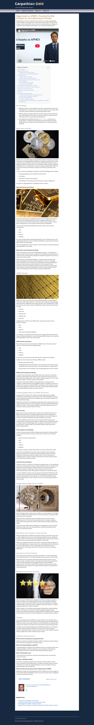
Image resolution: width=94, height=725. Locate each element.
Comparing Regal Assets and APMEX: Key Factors (29, 79)
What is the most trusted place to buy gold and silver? (31, 94)
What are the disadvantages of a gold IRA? (29, 96)
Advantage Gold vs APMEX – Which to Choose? (30, 703)
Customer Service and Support (26, 84)
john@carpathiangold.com (32, 686)
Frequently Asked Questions (25, 93)
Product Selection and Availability (26, 82)
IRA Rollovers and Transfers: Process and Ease (29, 87)
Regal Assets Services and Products (27, 72)
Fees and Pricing (23, 81)
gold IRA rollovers (43, 119)
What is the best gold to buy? (26, 97)
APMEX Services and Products (26, 76)
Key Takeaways (21, 69)
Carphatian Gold (52, 679)
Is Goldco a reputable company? (27, 99)
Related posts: (23, 101)
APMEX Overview (22, 75)
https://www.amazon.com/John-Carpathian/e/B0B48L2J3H (38, 684)
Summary (20, 91)
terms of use (24, 718)
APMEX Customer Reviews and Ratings (28, 78)
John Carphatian (24, 679)
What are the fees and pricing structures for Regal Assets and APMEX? (35, 100)
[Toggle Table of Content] (47, 68)
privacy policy (20, 718)
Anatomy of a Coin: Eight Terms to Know (28, 700)
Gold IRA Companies (27, 11)
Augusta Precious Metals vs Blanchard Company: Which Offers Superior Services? (38, 705)
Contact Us (46, 11)
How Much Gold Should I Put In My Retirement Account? (32, 702)
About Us (38, 11)
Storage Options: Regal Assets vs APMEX (27, 85)
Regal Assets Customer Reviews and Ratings (29, 73)
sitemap (16, 718)
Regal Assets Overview (23, 71)
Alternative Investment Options (25, 88)
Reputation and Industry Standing (26, 90)
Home (18, 11)
